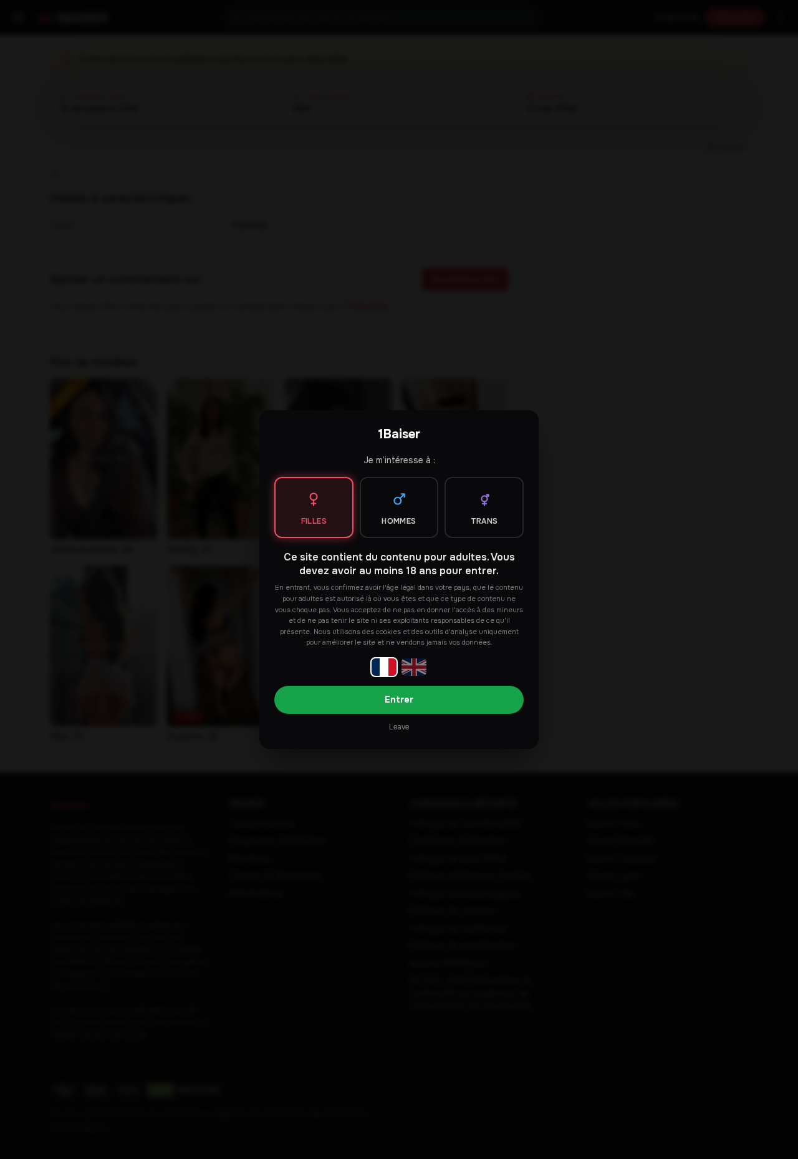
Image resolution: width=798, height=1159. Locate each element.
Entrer (399, 699)
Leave (399, 727)
